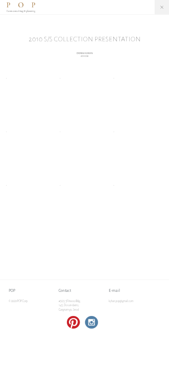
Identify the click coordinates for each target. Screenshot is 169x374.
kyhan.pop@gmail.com (121, 301)
